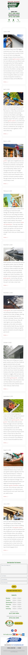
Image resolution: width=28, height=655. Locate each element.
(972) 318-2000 (14, 17)
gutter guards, (13, 378)
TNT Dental (23, 650)
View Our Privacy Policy (14, 651)
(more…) (5, 82)
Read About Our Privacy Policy (14, 590)
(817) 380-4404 (14, 13)
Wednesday (9, 602)
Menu (9, 21)
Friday (7, 606)
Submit (14, 586)
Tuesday (8, 600)
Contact (18, 21)
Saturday (8, 608)
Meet (13, 21)
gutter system (16, 59)
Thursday (8, 604)
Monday (8, 598)
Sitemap (19, 648)
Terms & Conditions (11, 648)
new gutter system (17, 527)
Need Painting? (14, 645)
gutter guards (6, 278)
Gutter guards (7, 310)
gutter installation (14, 485)
